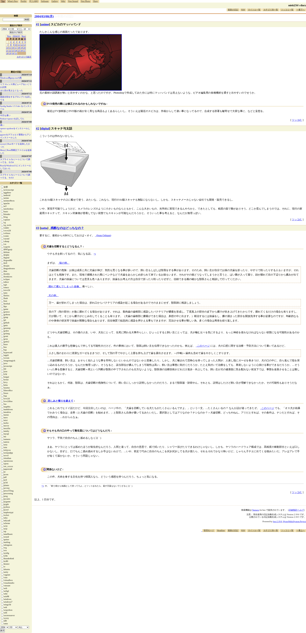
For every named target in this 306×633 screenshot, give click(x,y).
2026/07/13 (27, 81)
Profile (23, 1)
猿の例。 (64, 262)
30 (13, 53)
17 (16, 47)
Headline (221, 530)
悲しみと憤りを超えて (60, 400)
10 (16, 45)
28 (7, 53)
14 (7, 47)
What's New (13, 1)
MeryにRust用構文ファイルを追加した (16, 151)
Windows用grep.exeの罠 (11, 78)
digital (45, 128)
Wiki (63, 1)
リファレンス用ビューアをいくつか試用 (15, 85)
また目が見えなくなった (11, 90)
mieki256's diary (297, 5)
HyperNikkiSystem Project (294, 521)
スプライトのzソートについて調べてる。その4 (15, 160)
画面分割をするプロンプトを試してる (15, 98)
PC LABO (33, 1)
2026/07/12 (27, 93)
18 (19, 47)
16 (13, 47)
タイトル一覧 (254, 9)
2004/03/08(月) (44, 16)
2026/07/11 (27, 103)
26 (22, 50)
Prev (9, 36)
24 (16, 50)
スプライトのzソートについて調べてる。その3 (15, 176)
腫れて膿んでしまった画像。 (65, 286)
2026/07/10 (27, 112)
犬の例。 (53, 295)
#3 (37, 228)
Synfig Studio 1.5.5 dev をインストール (15, 107)
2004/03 (16, 36)
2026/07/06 (27, 171)
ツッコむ (297, 120)
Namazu (255, 510)
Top (3, 1)
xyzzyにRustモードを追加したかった (15, 145)
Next (24, 36)
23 (13, 50)
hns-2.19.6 (277, 521)
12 (22, 45)
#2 (37, 128)
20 (24, 47)
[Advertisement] (248, 542)
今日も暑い (5, 115)
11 (19, 45)
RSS (243, 9)
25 (19, 50)
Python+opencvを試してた (12, 119)
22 (10, 50)
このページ (203, 345)
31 (16, 53)
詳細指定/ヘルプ (296, 510)
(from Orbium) (103, 235)
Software (45, 1)
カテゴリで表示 (24, 57)
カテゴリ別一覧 (270, 9)
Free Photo (85, 1)
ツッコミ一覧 (287, 9)
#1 (37, 24)
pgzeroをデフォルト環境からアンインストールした (15, 136)
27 (24, 50)
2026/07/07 (27, 156)
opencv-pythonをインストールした (15, 129)
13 (24, 45)
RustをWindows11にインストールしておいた (15, 167)
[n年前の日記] (64, 16)
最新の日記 (233, 9)
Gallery (55, 1)
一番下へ (300, 9)
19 (22, 47)
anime (45, 24)
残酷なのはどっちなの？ (67, 228)
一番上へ (300, 530)
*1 (43, 486)
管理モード (209, 530)
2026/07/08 (27, 141)
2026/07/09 (27, 122)
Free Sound (73, 1)
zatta (44, 228)
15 (10, 47)
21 (7, 50)
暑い (2, 125)
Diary (95, 1)
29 (10, 53)
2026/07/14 (27, 75)
